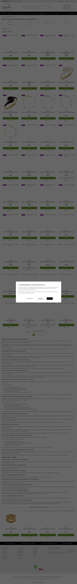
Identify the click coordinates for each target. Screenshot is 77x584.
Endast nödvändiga (41, 298)
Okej (50, 298)
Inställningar (29, 298)
